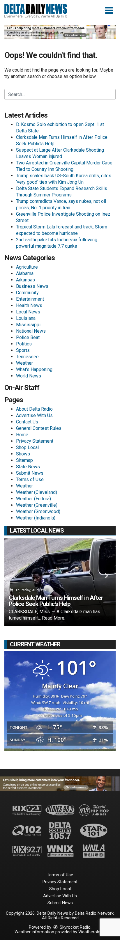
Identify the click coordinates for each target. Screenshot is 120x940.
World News (28, 376)
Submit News (29, 473)
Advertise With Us (34, 415)
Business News (32, 286)
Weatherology (91, 931)
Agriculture (27, 267)
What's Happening (34, 369)
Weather (24, 363)
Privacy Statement (34, 441)
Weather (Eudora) (33, 498)
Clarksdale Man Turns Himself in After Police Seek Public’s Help (56, 600)
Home (22, 434)
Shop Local (27, 447)
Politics (24, 344)
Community (27, 292)
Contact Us (27, 422)
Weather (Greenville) (36, 505)
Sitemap (24, 460)
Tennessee (27, 356)
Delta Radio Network (94, 913)
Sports (23, 350)
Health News (29, 305)
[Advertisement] (60, 32)
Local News (28, 312)
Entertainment (30, 299)
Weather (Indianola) (35, 518)
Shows (23, 454)
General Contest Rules (38, 428)
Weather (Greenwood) (38, 511)
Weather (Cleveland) (36, 492)
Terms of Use (30, 479)
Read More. (53, 618)
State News (28, 466)
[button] (109, 10)
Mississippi (28, 324)
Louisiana (26, 318)
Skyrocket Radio (75, 927)
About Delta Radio (34, 409)
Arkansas (25, 280)
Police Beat (28, 337)
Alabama (24, 273)
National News (31, 331)
